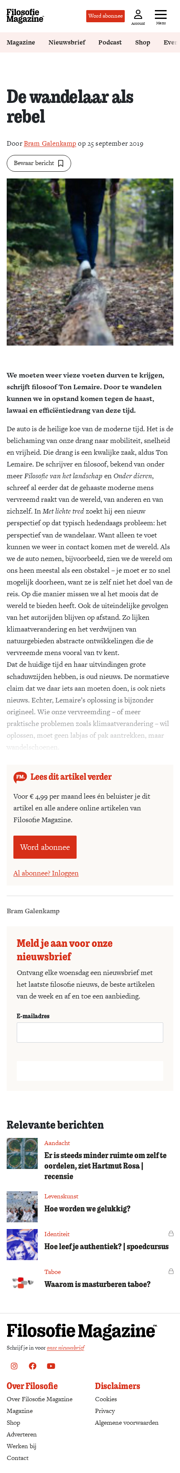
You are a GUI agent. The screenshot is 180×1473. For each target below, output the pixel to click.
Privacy (105, 1410)
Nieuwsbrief (67, 42)
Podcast (110, 42)
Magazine (21, 42)
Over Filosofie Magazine (39, 1398)
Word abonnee (105, 16)
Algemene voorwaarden (127, 1422)
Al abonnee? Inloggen (46, 873)
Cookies (106, 1398)
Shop (142, 42)
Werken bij (21, 1446)
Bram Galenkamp (50, 143)
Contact (17, 1457)
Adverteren (22, 1434)
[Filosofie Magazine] (25, 16)
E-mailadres (33, 1016)
